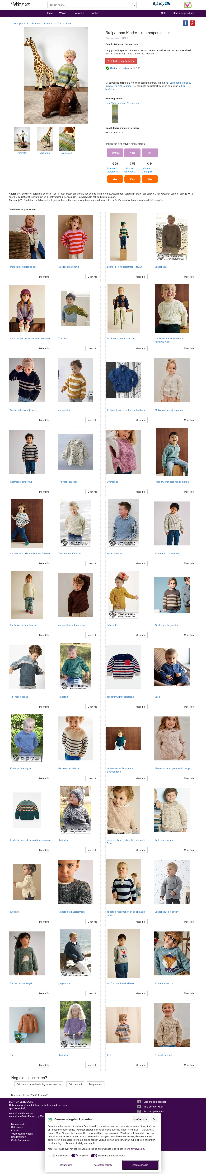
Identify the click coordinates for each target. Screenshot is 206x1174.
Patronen (79, 13)
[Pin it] (191, 22)
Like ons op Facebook (155, 1101)
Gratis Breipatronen (21, 1140)
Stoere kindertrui (163, 1055)
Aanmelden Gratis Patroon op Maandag (29, 1116)
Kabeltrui (111, 625)
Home (49, 13)
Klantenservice (18, 1124)
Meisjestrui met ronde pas (23, 266)
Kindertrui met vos (164, 983)
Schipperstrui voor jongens (23, 410)
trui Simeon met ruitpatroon (121, 338)
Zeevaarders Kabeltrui (69, 553)
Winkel (63, 13)
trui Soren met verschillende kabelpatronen (169, 340)
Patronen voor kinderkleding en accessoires (39, 1084)
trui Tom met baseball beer (120, 983)
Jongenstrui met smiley (166, 911)
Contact (15, 1130)
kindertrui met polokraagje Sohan (172, 481)
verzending (119, 68)
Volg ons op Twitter (153, 1106)
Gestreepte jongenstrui (166, 625)
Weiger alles (66, 1164)
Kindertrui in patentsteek (167, 553)
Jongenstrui (161, 266)
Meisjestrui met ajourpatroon (169, 410)
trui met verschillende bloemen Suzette (30, 553)
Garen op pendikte (183, 13)
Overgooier (112, 481)
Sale (163, 13)
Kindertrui (63, 696)
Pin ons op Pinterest (154, 1111)
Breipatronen (95, 1084)
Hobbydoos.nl (21, 23)
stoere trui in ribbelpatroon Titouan (124, 266)
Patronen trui (75, 1084)
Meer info (44, 276)
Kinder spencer (114, 553)
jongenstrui (64, 983)
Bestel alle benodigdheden (121, 61)
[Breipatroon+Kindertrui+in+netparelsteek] (184, 22)
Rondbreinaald (18, 1136)
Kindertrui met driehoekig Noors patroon (30, 840)
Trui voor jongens (19, 696)
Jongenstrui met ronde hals (72, 625)
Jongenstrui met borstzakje (120, 696)
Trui (12, 1055)
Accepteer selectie (103, 1164)
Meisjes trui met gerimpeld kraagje (172, 768)
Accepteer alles (140, 1164)
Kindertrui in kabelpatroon (71, 911)
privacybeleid (137, 1148)
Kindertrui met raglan (21, 768)
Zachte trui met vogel (21, 983)
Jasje (157, 696)
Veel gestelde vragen (22, 1133)
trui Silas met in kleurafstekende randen (30, 338)
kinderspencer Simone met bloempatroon (120, 770)
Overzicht (142, 1119)
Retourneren (17, 1127)
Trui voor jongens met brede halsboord (126, 410)
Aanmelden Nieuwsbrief (21, 1113)
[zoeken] (133, 5)
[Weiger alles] (154, 1119)
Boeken (94, 13)
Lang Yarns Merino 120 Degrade (122, 103)
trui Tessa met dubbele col (23, 625)
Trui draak (63, 338)
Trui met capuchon (67, 481)
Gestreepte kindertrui (69, 266)
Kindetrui (14, 911)
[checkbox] (58, 1155)
